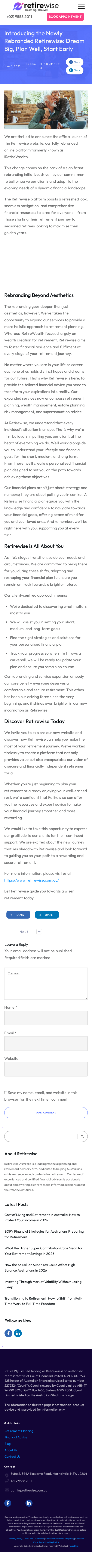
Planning (27, 1431)
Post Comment (46, 1112)
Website (11, 1058)
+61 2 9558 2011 (21, 1481)
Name (10, 1007)
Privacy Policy (15, 1538)
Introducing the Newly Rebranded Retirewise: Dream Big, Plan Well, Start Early (44, 40)
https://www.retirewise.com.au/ (31, 880)
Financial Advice (15, 1437)
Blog (7, 1444)
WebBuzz (74, 1546)
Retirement (12, 1431)
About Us (10, 1450)
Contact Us (12, 1456)
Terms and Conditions (34, 1538)
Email (10, 1032)
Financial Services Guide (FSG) (59, 1538)
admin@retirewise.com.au (29, 1490)
